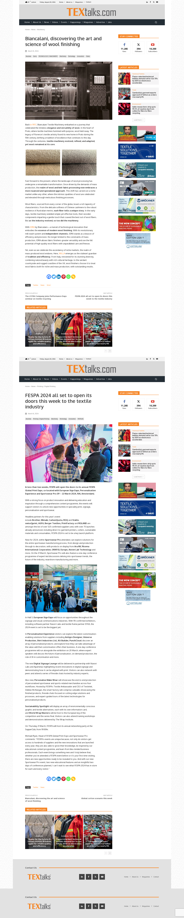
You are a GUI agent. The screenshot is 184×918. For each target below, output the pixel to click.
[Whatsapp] (68, 276)
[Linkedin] (58, 276)
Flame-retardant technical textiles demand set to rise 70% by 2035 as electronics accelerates (68, 340)
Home (27, 29)
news (42, 285)
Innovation (80, 56)
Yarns (35, 56)
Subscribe (153, 43)
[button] (156, 22)
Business (28, 56)
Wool (48, 285)
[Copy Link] (73, 276)
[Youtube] (157, 2)
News (33, 29)
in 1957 (33, 124)
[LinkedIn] (147, 2)
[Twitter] (153, 2)
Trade (97, 336)
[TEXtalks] (92, 12)
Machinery (41, 29)
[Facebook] (150, 2)
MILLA (62, 253)
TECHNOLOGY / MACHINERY (48, 56)
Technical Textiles (68, 334)
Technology (71, 56)
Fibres (88, 56)
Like (124, 43)
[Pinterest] (63, 276)
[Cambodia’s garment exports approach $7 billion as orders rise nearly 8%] (98, 329)
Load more (138, 120)
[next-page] (109, 350)
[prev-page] (105, 350)
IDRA (32, 227)
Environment (136, 104)
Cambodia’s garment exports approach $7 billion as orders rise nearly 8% (98, 341)
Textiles (35, 285)
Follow (139, 43)
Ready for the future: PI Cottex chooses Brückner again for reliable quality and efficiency (39, 340)
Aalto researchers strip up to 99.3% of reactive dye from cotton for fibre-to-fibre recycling (144, 110)
